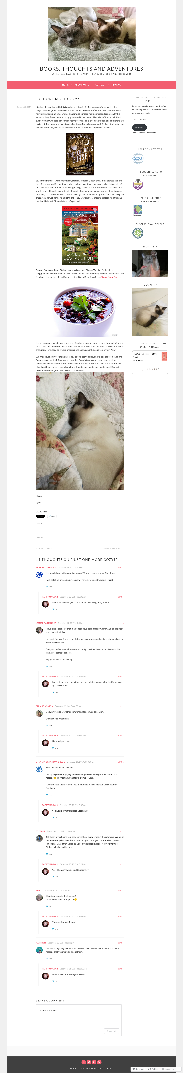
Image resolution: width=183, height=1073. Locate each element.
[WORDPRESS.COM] (99, 1062)
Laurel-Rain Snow (46, 623)
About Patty (82, 85)
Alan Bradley (139, 360)
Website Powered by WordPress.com (91, 1068)
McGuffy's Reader (46, 567)
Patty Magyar (50, 597)
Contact (100, 85)
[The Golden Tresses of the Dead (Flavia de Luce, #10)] (164, 360)
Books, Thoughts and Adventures (91, 69)
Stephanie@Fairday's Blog (50, 762)
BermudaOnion (44, 706)
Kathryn (41, 942)
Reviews (116, 85)
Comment (111, 1031)
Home (65, 85)
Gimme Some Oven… (110, 277)
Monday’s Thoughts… (45, 548)
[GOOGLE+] (94, 1062)
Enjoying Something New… (112, 548)
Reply (120, 567)
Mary (39, 890)
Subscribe (139, 127)
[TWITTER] (89, 1062)
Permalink (39, 538)
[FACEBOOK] (83, 1062)
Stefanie (40, 831)
